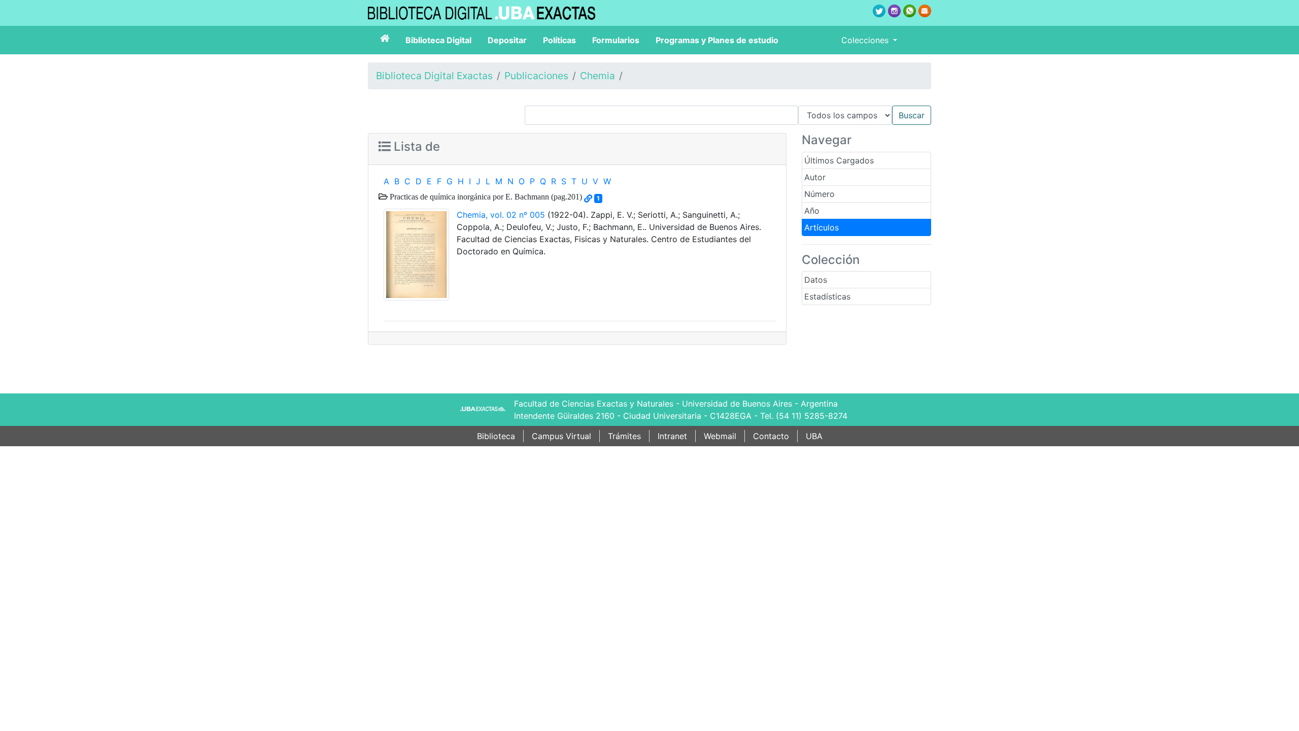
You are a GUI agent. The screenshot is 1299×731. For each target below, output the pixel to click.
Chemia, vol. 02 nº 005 (501, 215)
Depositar (507, 40)
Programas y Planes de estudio (717, 40)
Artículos (821, 227)
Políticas (559, 40)
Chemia (597, 76)
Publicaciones (536, 76)
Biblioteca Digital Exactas (434, 76)
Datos (815, 280)
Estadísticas (827, 296)
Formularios (615, 40)
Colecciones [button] (866, 40)
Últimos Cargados (839, 160)
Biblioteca (496, 436)
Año (811, 211)
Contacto (771, 436)
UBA (814, 436)
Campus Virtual (561, 436)
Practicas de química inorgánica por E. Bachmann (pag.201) (485, 196)
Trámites (624, 436)
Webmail (720, 436)
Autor (815, 177)
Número (819, 194)
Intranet (672, 436)
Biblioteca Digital (438, 40)
